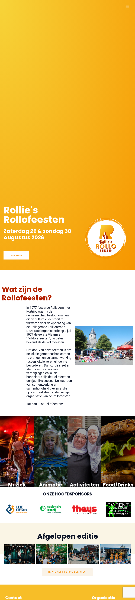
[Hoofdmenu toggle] (127, 6)
